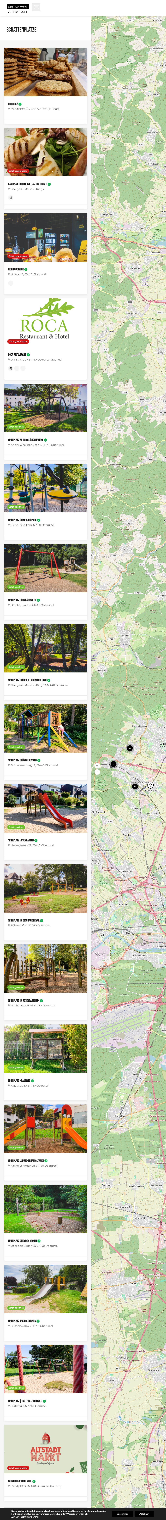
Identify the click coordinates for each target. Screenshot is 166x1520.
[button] (97, 766)
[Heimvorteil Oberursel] (17, 9)
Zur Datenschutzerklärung (24, 1516)
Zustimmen (122, 1513)
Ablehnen (144, 1513)
